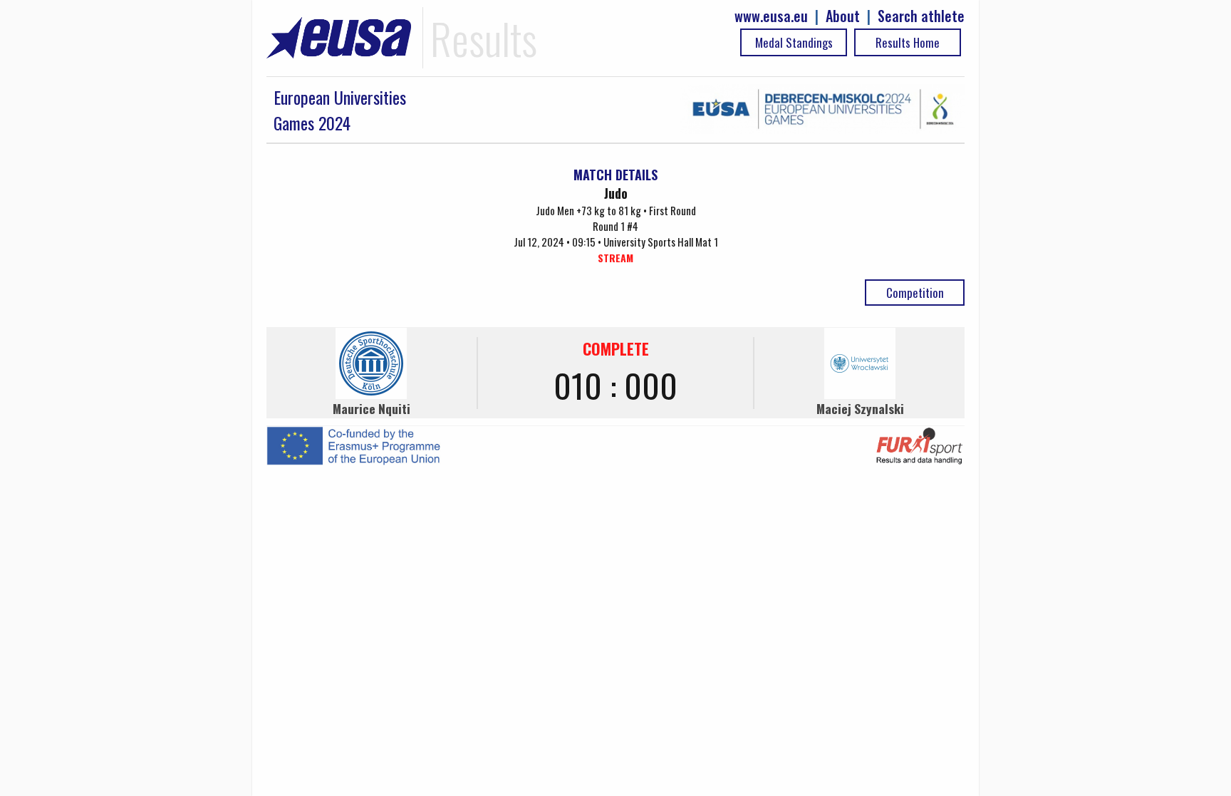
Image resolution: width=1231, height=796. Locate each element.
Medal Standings (794, 42)
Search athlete (921, 16)
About (843, 16)
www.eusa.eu (771, 16)
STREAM (615, 257)
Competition (915, 292)
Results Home (908, 42)
